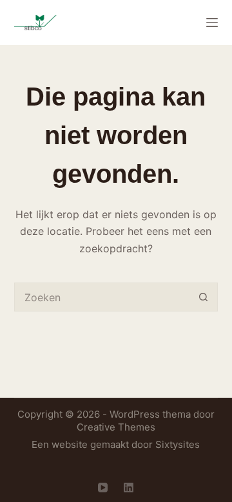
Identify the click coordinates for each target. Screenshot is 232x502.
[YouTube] (103, 487)
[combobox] (102, 297)
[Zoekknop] (203, 297)
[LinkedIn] (128, 487)
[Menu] (212, 22)
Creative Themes (116, 427)
